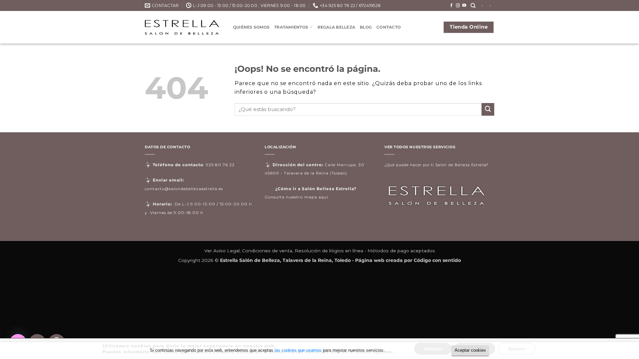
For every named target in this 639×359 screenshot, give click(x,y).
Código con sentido (437, 260)
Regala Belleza (336, 27)
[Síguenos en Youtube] (464, 6)
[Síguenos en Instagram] (458, 6)
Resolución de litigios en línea (329, 250)
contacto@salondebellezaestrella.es (184, 188)
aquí (323, 196)
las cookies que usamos (298, 350)
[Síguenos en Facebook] (452, 6)
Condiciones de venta (267, 250)
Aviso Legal (226, 250)
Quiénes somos (251, 27)
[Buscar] (473, 5)
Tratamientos (291, 27)
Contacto (388, 27)
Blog (366, 27)
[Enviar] (488, 109)
